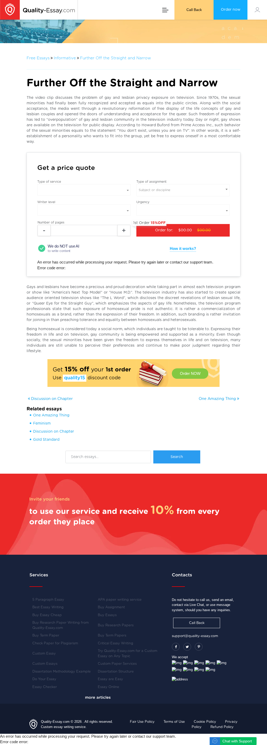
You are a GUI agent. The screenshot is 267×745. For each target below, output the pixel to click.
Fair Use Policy (142, 722)
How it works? (183, 248)
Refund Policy (222, 727)
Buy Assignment (111, 607)
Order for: (173, 228)
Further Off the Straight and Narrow (115, 58)
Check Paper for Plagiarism (55, 643)
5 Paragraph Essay (48, 599)
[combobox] (183, 190)
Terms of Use (174, 722)
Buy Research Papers (116, 625)
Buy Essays (107, 615)
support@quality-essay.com (195, 636)
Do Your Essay (44, 679)
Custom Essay (44, 653)
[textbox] (183, 190)
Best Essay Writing (48, 607)
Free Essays (38, 58)
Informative (65, 58)
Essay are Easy (110, 679)
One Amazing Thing (218, 399)
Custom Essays (44, 664)
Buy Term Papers (112, 635)
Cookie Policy (205, 722)
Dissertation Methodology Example (61, 671)
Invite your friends (49, 499)
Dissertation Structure (116, 671)
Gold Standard (46, 440)
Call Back (194, 10)
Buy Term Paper (45, 635)
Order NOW (190, 373)
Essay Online (108, 687)
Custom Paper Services (117, 664)
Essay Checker (44, 687)
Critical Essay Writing (115, 643)
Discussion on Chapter (51, 399)
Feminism (42, 423)
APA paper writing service (120, 599)
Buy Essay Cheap (47, 615)
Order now (230, 10)
